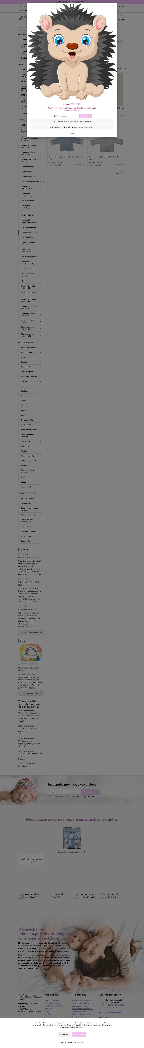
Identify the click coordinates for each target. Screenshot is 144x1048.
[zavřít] (113, 6)
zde (81, 1042)
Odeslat (85, 116)
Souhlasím (79, 1034)
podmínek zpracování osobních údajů (83, 127)
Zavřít (72, 134)
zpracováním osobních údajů (72, 122)
